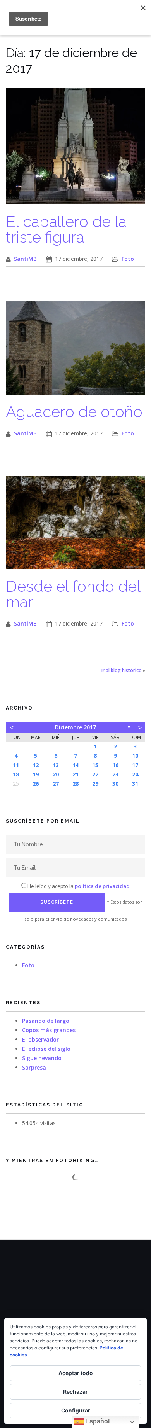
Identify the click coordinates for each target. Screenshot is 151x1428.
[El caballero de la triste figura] (75, 150)
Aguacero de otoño (74, 411)
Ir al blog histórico (121, 670)
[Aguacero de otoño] (75, 352)
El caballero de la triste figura (66, 229)
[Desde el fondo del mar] (75, 526)
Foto (128, 258)
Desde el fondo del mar (73, 594)
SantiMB (25, 258)
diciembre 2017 (75, 727)
